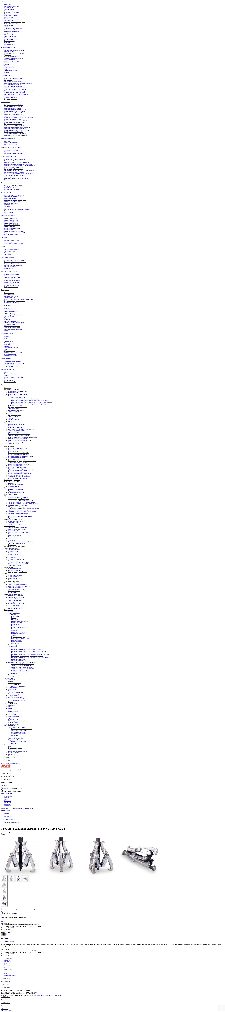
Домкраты (7, 141)
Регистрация (8, 793)
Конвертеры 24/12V (10, 187)
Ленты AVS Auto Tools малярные (21, 665)
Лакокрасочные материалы (12, 61)
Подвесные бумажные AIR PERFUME (15, 135)
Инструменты (8, 33)
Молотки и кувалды (17, 629)
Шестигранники (16, 640)
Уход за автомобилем (10, 36)
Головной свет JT (9, 229)
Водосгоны (7, 336)
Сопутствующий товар (11, 366)
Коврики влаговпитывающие (13, 265)
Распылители (8, 346)
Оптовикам (7, 801)
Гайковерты (14, 619)
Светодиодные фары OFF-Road (13, 243)
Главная (6, 813)
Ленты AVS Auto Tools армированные (22, 664)
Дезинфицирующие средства (13, 78)
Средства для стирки (10, 99)
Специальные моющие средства (13, 95)
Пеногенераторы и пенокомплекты (21, 729)
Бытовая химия (8, 7)
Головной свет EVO (10, 226)
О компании (8, 796)
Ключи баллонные (16, 622)
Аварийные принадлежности (13, 31)
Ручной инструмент (10, 294)
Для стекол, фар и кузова (11, 56)
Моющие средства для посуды (13, 86)
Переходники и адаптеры (18, 632)
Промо (6, 372)
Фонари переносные (10, 252)
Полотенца (7, 344)
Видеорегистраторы (10, 198)
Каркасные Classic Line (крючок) (14, 167)
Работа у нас (8, 965)
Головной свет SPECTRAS (12, 225)
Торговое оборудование (11, 374)
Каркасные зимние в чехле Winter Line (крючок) (18, 173)
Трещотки (14, 635)
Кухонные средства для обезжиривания (16, 94)
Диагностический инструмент (20, 648)
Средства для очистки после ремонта (15, 89)
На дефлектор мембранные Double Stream (16, 113)
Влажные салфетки (10, 354)
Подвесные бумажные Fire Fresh (13, 105)
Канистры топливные (10, 279)
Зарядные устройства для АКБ (13, 28)
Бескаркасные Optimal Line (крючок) (15, 161)
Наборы (6, 72)
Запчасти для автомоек (18, 732)
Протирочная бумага (10, 355)
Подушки (7, 330)
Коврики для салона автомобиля (14, 260)
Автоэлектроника (9, 20)
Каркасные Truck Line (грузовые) (14, 172)
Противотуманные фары (11, 240)
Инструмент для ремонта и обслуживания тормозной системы (30, 654)
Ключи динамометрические (19, 627)
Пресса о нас (8, 969)
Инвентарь (14, 743)
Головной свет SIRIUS (11, 221)
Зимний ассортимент (10, 70)
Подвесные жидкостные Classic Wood (15, 120)
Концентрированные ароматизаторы (15, 128)
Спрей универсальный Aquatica (13, 132)
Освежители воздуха (10, 97)
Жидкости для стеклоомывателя (13, 58)
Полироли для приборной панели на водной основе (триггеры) (30, 400)
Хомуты (13, 676)
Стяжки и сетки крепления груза (14, 322)
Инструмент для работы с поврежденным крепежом (27, 656)
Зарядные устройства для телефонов (15, 200)
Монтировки (15, 643)
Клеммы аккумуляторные (12, 285)
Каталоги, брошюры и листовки (14, 377)
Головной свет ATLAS (11, 220)
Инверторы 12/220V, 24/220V (13, 186)
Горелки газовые (9, 293)
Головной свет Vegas (10, 218)
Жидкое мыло (8, 80)
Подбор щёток (8, 180)
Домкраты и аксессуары (11, 12)
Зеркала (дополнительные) (12, 327)
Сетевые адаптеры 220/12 (12, 189)
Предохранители (9, 204)
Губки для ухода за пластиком (13, 352)
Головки (13, 618)
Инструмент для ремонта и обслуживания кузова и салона (28, 651)
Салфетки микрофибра (11, 347)
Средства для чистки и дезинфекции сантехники (19, 91)
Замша (6, 340)
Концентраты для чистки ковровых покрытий (18, 83)
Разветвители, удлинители (12, 11)
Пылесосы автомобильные (12, 201)
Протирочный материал (18, 741)
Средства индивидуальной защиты (14, 301)
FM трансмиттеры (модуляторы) (14, 195)
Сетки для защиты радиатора (13, 329)
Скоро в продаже (9, 44)
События (7, 974)
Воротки (13, 614)
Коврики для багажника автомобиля (15, 262)
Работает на (4, 1009)
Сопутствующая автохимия (12, 365)
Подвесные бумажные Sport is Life (14, 122)
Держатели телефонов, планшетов (14, 14)
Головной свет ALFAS (11, 223)
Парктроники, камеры (11, 203)
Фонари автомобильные (11, 249)
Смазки (6, 64)
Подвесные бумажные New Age (13, 106)
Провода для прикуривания (12, 282)
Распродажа (7, 4)
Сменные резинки (9, 177)
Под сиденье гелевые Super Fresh (14, 125)
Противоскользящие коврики (13, 153)
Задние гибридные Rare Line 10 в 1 (14, 175)
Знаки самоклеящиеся (10, 311)
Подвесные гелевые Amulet (12, 108)
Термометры (8, 208)
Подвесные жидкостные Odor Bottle (15, 111)
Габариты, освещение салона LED (14, 233)
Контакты (7, 804)
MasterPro (7, 69)
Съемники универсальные (19, 660)
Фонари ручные (9, 254)
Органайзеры (8, 318)
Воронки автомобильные (11, 274)
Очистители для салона (18, 397)
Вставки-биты (15, 616)
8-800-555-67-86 (5, 978)
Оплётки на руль (9, 316)
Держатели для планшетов (12, 152)
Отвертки (14, 630)
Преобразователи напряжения (13, 18)
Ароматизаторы (9, 9)
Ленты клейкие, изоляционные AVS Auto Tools (18, 299)
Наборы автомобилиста (11, 287)
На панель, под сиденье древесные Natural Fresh (18, 117)
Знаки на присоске (9, 313)
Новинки (7, 42)
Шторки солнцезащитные (12, 326)
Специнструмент (9, 297)
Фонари (6, 26)
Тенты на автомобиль (10, 324)
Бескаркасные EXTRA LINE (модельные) (16, 162)
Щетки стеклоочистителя (11, 17)
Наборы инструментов (11, 296)
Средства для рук (9, 67)
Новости (6, 797)
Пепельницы (8, 319)
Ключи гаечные (16, 624)
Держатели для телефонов (12, 150)
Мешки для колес (9, 343)
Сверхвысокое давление (18, 733)
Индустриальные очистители (13, 81)
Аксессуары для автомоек (19, 730)
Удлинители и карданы (18, 637)
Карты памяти (8, 212)
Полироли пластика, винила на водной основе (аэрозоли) (28, 404)
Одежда (6, 375)
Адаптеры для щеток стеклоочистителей (16, 178)
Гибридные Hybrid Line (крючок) (14, 169)
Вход (3, 793)
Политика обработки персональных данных (47, 995)
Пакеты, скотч (8, 380)
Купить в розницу (28, 808)
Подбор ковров (8, 268)
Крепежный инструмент (11, 302)
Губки (6, 338)
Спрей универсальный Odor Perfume (15, 133)
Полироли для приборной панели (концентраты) (26, 399)
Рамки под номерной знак (12, 321)
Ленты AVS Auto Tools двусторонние (22, 667)
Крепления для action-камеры (13, 211)
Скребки (6, 349)
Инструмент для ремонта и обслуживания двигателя (27, 649)
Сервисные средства (10, 63)
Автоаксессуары (9, 34)
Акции (6, 799)
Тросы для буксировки (11, 283)
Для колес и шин (9, 51)
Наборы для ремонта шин (12, 280)
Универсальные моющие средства (14, 92)
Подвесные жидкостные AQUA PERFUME (17, 127)
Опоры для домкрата (10, 144)
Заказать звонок (5, 808)
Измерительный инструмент (19, 621)
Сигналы (7, 206)
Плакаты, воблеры (9, 378)
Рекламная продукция (10, 39)
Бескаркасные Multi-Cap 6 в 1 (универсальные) (18, 164)
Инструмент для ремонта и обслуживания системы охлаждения (30, 657)
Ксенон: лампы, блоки (11, 234)
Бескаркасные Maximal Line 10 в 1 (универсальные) (19, 165)
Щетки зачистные (16, 641)
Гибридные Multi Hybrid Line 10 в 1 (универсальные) (20, 170)
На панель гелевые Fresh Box (13, 116)
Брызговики (8, 308)
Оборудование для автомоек (12, 361)
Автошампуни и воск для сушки (14, 50)
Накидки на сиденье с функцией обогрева (17, 209)
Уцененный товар (9, 41)
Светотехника (8, 25)
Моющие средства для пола (12, 84)
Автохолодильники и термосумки (14, 22)
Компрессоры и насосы (11, 15)
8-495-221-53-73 (5, 984)
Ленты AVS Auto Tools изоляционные (22, 668)
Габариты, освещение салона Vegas (14, 231)
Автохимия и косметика (11, 6)
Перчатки (14, 673)
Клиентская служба (16, 808)
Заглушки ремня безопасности (13, 315)
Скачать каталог (5, 810)
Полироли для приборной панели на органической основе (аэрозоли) (32, 402)
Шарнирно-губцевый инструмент (21, 638)
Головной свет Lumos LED (12, 228)
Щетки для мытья (9, 351)
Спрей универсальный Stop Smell (14, 119)
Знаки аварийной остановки (12, 277)
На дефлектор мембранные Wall (13, 114)
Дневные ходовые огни (11, 242)
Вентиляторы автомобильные (13, 196)
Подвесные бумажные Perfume (13, 124)
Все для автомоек (9, 38)
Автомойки (14, 735)
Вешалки (7, 310)
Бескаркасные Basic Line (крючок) (14, 159)
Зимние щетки (8, 341)
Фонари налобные (9, 251)
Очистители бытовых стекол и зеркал (15, 88)
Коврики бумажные (10, 266)
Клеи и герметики (9, 59)
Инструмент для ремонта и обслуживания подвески (26, 652)
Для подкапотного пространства (14, 53)
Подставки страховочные (11, 142)
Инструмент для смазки (18, 659)
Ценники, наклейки (10, 382)
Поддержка (7, 805)
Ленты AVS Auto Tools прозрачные (21, 670)
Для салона (7, 55)
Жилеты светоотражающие (12, 276)
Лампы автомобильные (11, 23)
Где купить (7, 802)
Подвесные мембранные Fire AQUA (15, 109)
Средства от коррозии (10, 66)
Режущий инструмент (17, 633)
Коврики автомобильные (11, 30)
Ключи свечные (16, 626)
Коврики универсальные (11, 263)
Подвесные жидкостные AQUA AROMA (16, 130)
